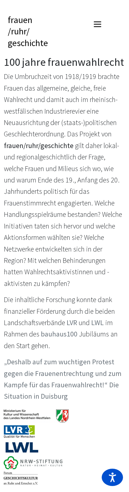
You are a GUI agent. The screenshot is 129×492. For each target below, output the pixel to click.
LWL (97, 322)
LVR (72, 322)
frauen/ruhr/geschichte (28, 31)
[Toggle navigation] (97, 24)
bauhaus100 (59, 334)
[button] (112, 477)
